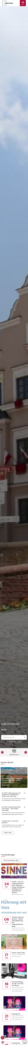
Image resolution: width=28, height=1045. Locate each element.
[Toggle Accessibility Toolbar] (2, 1037)
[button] (23, 3)
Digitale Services (14, 754)
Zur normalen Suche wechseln (14, 742)
